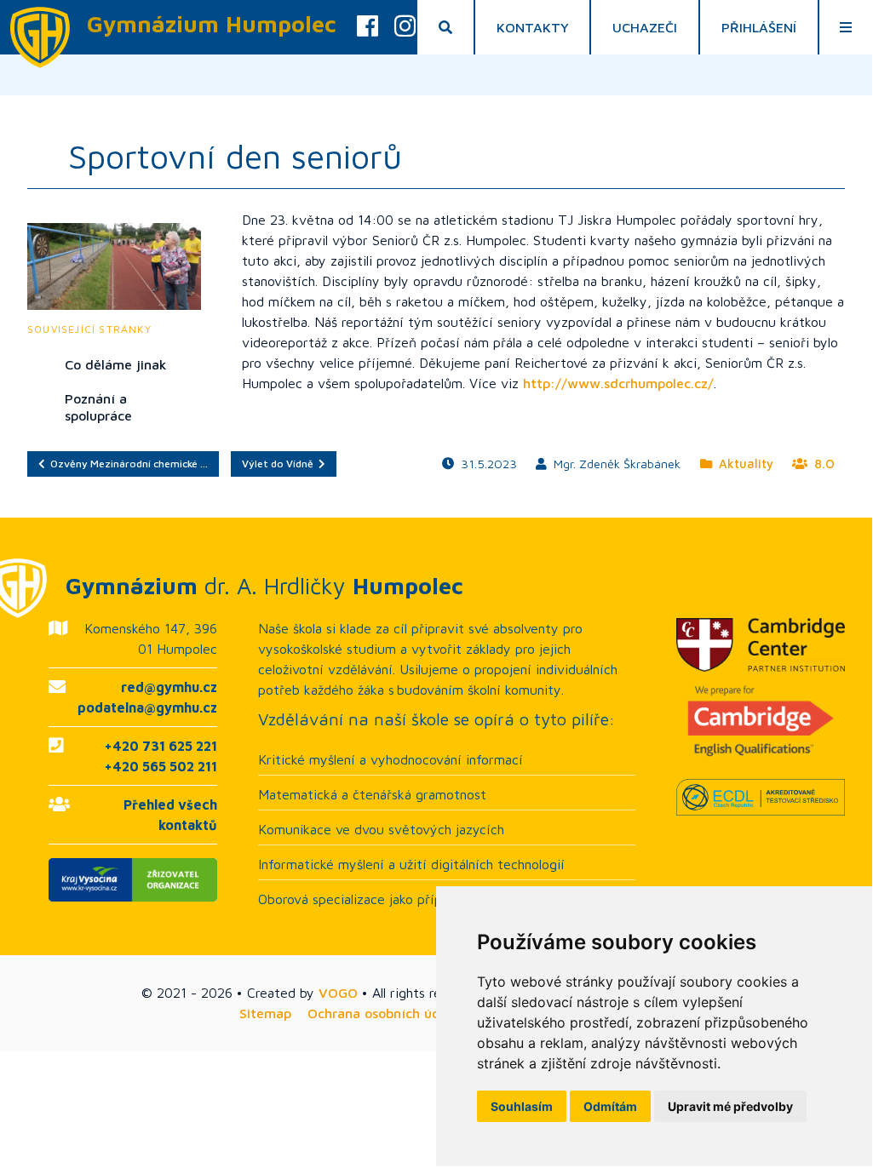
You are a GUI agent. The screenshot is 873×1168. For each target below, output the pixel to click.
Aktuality (742, 463)
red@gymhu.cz (169, 687)
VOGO (338, 992)
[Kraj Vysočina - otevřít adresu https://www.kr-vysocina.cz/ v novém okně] (133, 880)
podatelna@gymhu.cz (147, 707)
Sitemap (265, 1013)
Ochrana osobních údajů (383, 1013)
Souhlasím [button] (522, 1106)
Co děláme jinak (116, 364)
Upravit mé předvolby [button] (730, 1106)
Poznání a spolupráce (98, 407)
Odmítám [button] (610, 1106)
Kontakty (533, 27)
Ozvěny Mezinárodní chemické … (126, 463)
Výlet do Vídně (280, 463)
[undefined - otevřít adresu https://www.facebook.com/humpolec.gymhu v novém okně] (367, 27)
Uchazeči (644, 27)
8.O (821, 463)
